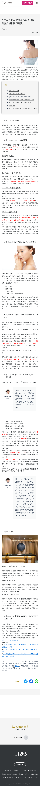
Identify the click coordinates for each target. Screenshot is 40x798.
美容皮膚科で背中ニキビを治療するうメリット (23, 100)
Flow (24, 770)
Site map (34, 774)
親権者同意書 (8, 777)
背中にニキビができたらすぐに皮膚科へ (21, 97)
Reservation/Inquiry (9, 774)
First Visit (7, 770)
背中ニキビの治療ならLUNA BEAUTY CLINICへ (23, 109)
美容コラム (32, 777)
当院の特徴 (12, 106)
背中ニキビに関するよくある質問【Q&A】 (22, 103)
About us (17, 770)
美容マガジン (21, 777)
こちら (17, 666)
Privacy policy (24, 774)
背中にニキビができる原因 (17, 94)
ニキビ (5, 29)
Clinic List (32, 770)
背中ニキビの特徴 (14, 91)
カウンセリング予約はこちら (10, 640)
